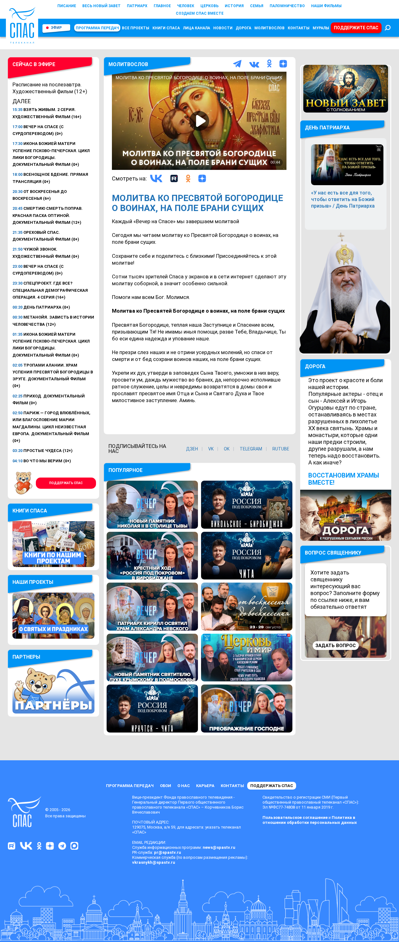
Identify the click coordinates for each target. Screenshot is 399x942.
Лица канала (196, 28)
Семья (256, 6)
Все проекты (135, 28)
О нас (183, 785)
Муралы (321, 28)
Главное (162, 6)
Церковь (209, 6)
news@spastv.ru (219, 847)
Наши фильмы (326, 6)
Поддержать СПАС (66, 483)
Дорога (243, 28)
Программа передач (97, 28)
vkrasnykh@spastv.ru (153, 862)
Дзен (192, 448)
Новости (223, 28)
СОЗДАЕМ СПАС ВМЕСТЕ (200, 13)
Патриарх (137, 6)
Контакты (299, 28)
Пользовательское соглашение (295, 817)
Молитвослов (269, 28)
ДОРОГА (315, 366)
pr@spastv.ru (167, 852)
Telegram (251, 448)
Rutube (280, 448)
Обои (165, 785)
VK (211, 448)
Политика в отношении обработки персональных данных (309, 820)
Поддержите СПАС (356, 27)
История (234, 6)
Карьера (205, 785)
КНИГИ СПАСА (166, 28)
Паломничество (287, 6)
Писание (66, 6)
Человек (185, 6)
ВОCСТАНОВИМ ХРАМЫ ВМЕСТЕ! (343, 479)
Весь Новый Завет (101, 6)
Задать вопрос (335, 645)
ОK (226, 448)
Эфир (56, 28)
